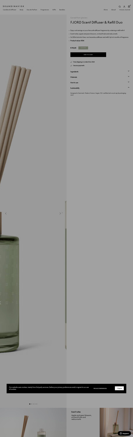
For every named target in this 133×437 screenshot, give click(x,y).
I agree (119, 388)
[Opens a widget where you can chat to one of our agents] (124, 433)
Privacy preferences (100, 388)
